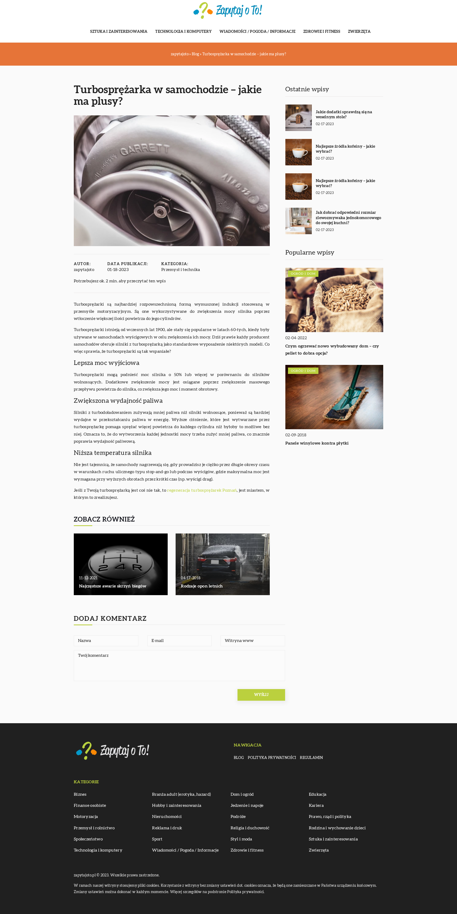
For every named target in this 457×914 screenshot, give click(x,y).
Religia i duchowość (250, 828)
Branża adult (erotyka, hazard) (181, 794)
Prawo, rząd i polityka (330, 817)
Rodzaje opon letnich (202, 586)
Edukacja (317, 794)
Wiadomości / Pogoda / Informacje (257, 32)
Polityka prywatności (272, 758)
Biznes (80, 794)
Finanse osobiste (90, 805)
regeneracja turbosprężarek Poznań (202, 490)
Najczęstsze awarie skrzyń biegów (113, 586)
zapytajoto (84, 270)
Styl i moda (241, 839)
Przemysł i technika (180, 270)
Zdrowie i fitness (321, 32)
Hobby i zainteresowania (176, 805)
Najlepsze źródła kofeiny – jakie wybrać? (345, 149)
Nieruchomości (167, 817)
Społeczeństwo (88, 839)
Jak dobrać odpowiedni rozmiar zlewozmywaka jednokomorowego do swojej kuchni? (348, 218)
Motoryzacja (86, 817)
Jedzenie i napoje (247, 805)
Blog (239, 758)
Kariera (316, 805)
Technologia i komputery (183, 32)
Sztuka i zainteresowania (118, 32)
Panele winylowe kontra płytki (317, 443)
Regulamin (311, 758)
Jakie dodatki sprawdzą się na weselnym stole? (344, 114)
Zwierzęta (359, 32)
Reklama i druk (167, 828)
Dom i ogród (242, 794)
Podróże (238, 817)
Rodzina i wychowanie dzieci (337, 828)
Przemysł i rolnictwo (94, 828)
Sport (157, 839)
